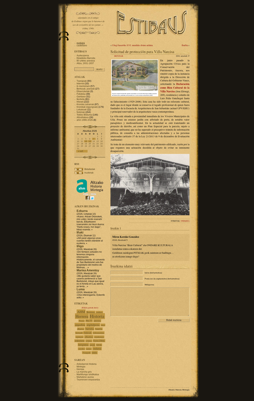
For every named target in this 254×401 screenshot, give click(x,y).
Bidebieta (91, 312)
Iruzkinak (89, 172)
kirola (99, 344)
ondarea (185, 221)
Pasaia (81, 320)
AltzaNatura (83, 117)
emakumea (99, 336)
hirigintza (83, 344)
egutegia (79, 336)
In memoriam (83, 86)
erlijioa (89, 340)
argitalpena (93, 325)
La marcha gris (84, 372)
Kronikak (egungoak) (87, 107)
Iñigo (80, 246)
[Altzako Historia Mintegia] (89, 194)
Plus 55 (89, 320)
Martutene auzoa (85, 377)
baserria (98, 328)
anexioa (97, 320)
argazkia (80, 325)
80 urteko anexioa (86, 60)
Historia (97, 316)
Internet (80, 83)
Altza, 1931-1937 (85, 63)
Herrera (81, 316)
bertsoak (79, 333)
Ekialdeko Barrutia (86, 58)
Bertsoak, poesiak (86, 88)
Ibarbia (185, 45)
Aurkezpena (83, 55)
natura (88, 348)
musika (81, 348)
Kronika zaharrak (85, 104)
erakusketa (79, 340)
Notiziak (81, 112)
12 (86, 141)
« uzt (80, 151)
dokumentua (98, 332)
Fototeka (81, 94)
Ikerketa (81, 99)
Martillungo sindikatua (88, 374)
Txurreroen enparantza (88, 379)
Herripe (80, 369)
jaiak (92, 344)
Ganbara (81, 96)
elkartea (89, 336)
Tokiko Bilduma (84, 114)
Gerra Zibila (99, 340)
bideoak (87, 332)
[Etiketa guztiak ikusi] (90, 307)
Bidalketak (89, 169)
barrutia (90, 328)
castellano (82, 45)
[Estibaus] (152, 40)
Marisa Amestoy (88, 270)
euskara (81, 43)
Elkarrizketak (83, 91)
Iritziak (118, 56)
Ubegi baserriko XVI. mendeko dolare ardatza (132, 45)
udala (94, 352)
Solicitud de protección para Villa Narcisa (142, 51)
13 (90, 141)
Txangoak (82, 81)
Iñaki (80, 232)
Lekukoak (81, 109)
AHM (81, 311)
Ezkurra (82, 210)
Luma (81, 289)
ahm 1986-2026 (85, 120)
